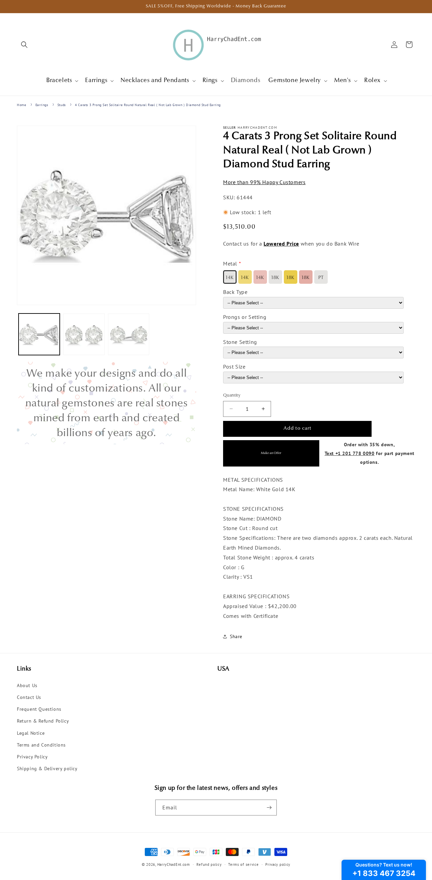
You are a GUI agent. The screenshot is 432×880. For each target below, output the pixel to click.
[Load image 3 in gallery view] (128, 334)
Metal (230, 263)
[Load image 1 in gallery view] (39, 334)
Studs (61, 105)
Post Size (234, 366)
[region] (106, 403)
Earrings (41, 105)
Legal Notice (31, 733)
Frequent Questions (39, 709)
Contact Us (29, 697)
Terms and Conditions (41, 745)
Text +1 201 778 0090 (350, 453)
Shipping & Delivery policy (47, 768)
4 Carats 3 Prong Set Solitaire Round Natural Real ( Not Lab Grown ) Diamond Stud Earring (148, 105)
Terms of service (243, 864)
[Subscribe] (269, 807)
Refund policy (208, 864)
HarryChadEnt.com (173, 864)
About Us (27, 685)
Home (21, 105)
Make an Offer (271, 453)
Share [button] (236, 636)
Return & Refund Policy (43, 721)
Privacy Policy (32, 757)
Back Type (235, 291)
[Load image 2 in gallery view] (83, 334)
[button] (24, 44)
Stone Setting (240, 341)
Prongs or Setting (244, 316)
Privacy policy (277, 864)
